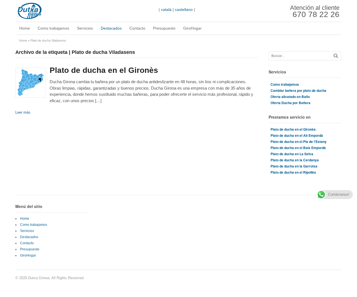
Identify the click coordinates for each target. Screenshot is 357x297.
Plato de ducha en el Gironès (104, 70)
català (166, 9)
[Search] (336, 55)
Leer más (22, 112)
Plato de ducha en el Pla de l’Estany (299, 141)
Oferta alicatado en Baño (290, 96)
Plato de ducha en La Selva (292, 153)
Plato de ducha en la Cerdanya (295, 159)
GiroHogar (192, 28)
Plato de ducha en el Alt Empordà (297, 135)
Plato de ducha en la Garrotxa (294, 166)
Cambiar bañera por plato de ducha (298, 90)
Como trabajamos (53, 28)
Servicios (85, 28)
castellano (184, 9)
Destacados (111, 28)
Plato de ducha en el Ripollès (293, 172)
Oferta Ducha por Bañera (290, 102)
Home (24, 28)
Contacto (137, 28)
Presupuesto (164, 28)
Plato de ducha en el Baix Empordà (298, 147)
